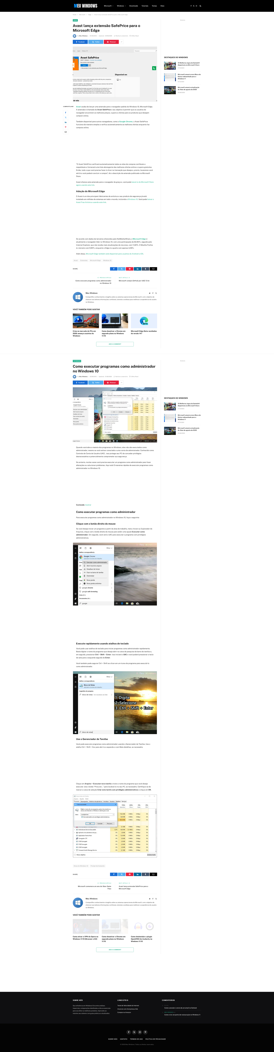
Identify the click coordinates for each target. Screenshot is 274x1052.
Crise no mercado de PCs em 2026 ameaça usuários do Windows (84, 333)
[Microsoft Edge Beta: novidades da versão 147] (144, 321)
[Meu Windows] (85, 6)
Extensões (84, 260)
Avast (76, 260)
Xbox (162, 6)
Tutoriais (145, 6)
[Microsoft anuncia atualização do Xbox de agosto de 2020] (170, 90)
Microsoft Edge (95, 260)
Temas (154, 6)
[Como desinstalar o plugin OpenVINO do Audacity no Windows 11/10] (144, 926)
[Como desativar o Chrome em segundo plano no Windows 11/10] (115, 321)
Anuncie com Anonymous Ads (127, 1009)
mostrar (88, 505)
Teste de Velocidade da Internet (128, 1005)
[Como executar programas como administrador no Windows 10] (115, 414)
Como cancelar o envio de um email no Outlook (180, 1008)
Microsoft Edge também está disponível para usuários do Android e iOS (114, 254)
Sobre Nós (112, 1039)
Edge (75, 20)
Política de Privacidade (155, 1039)
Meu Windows (83, 36)
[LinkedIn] (65, 122)
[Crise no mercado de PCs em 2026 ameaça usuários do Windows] (86, 321)
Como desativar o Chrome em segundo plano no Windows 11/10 (113, 333)
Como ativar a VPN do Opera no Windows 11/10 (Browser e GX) (85, 938)
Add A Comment (115, 344)
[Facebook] (65, 112)
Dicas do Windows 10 (81, 866)
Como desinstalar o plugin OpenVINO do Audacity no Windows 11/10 (141, 939)
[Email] (65, 131)
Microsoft (108, 6)
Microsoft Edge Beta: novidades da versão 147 (144, 332)
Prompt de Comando (97, 866)
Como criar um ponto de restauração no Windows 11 (182, 1015)
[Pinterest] (65, 127)
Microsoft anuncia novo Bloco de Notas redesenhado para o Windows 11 (189, 77)
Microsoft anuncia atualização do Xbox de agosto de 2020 (188, 88)
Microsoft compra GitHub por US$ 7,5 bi (134, 281)
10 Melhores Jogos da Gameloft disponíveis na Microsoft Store (189, 64)
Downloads (133, 6)
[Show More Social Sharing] (121, 42)
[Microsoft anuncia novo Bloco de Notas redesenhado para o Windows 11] (170, 77)
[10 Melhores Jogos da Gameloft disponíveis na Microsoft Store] (170, 66)
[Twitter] (65, 117)
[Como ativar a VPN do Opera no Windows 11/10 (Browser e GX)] (86, 926)
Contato (123, 1039)
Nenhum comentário (122, 36)
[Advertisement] (115, 147)
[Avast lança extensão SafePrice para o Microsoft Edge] (115, 74)
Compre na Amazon (124, 1012)
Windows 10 (133, 199)
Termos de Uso (136, 1039)
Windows (120, 6)
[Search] (200, 6)
